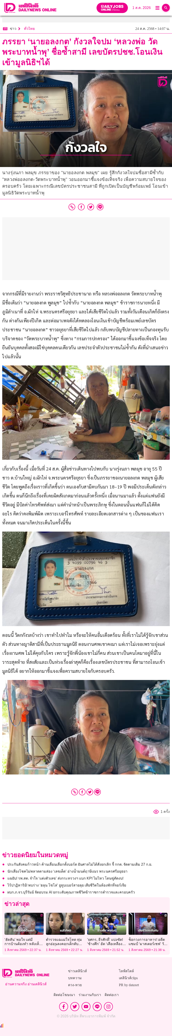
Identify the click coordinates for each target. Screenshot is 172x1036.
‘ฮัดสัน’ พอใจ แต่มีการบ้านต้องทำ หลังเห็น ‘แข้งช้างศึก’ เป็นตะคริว (23, 944)
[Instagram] (108, 1006)
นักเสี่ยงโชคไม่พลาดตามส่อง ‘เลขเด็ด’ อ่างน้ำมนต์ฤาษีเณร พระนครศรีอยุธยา (67, 871)
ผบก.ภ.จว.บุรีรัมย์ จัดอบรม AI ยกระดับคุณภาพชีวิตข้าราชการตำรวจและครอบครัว (71, 892)
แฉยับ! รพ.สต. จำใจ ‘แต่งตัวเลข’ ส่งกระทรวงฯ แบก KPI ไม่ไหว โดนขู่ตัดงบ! (65, 878)
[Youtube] (86, 1006)
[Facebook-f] (63, 1006)
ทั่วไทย (29, 29)
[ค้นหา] (166, 8)
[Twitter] (89, 792)
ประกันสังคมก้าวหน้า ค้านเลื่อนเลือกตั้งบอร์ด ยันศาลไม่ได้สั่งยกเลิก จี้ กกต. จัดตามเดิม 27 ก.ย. (79, 864)
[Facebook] (82, 792)
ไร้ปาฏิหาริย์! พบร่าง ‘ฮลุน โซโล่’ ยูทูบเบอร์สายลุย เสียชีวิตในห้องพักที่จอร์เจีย (66, 885)
